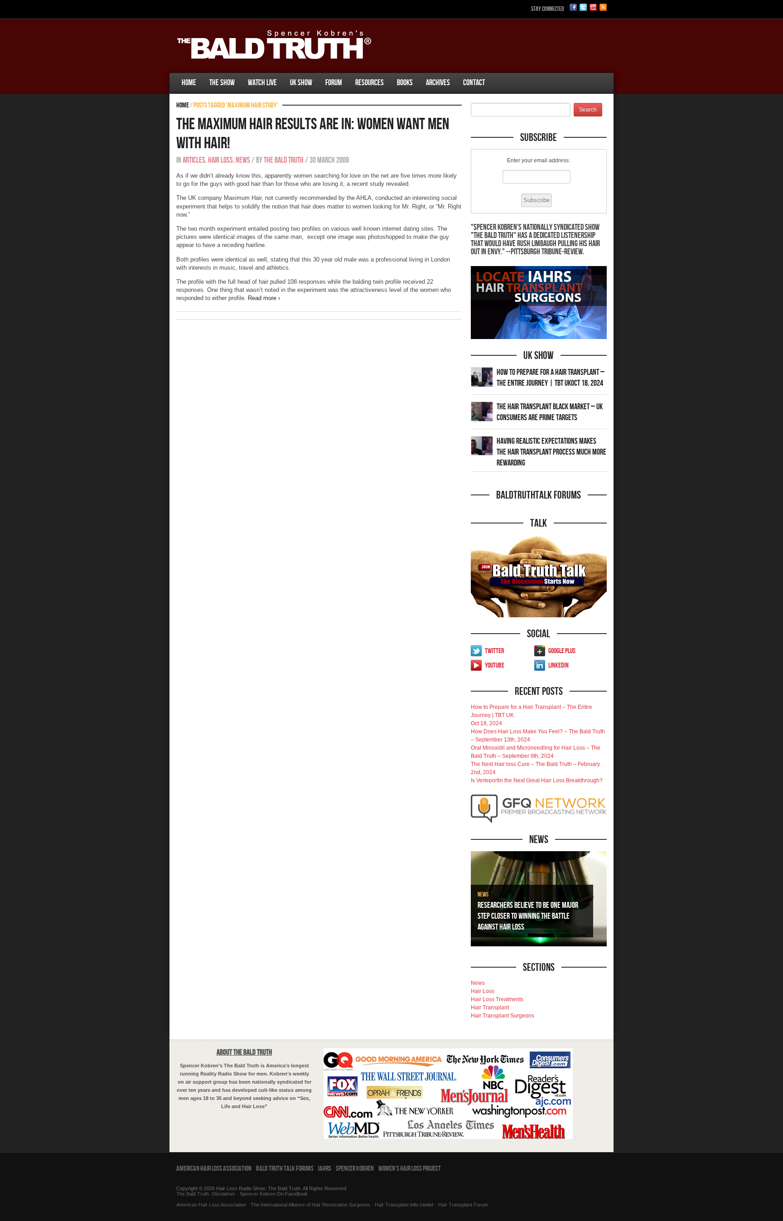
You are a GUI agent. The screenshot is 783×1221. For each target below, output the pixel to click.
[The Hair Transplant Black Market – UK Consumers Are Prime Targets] (482, 411)
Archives (438, 82)
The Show (222, 82)
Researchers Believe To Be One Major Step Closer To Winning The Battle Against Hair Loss (528, 916)
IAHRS (324, 1168)
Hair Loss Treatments (497, 999)
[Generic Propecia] (498, 74)
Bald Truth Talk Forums (285, 1168)
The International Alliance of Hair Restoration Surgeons (310, 1204)
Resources (369, 82)
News (243, 160)
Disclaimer (223, 1194)
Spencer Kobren (355, 1168)
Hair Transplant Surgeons (502, 1016)
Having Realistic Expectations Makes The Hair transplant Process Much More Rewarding (551, 452)
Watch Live (262, 82)
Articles (194, 160)
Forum (333, 82)
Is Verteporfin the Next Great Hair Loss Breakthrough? (537, 780)
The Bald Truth (284, 160)
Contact (474, 82)
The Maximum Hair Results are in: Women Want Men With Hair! (312, 134)
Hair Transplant (490, 1007)
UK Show (301, 82)
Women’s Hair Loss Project (409, 1168)
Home (189, 82)
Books (405, 82)
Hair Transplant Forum (462, 1204)
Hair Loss (220, 160)
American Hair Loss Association (213, 1168)
